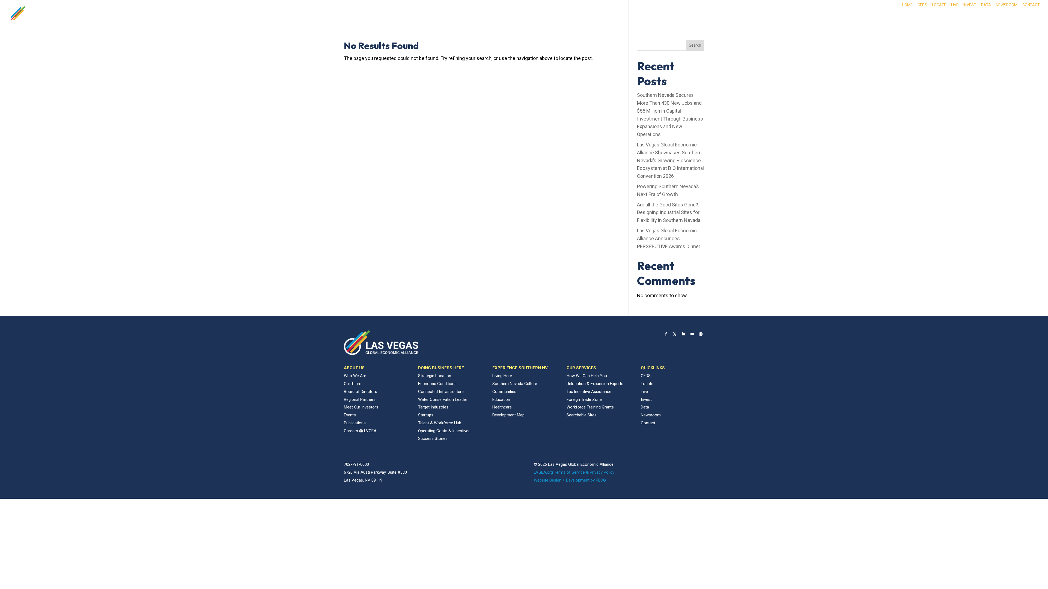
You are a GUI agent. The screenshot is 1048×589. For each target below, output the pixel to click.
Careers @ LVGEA (360, 430)
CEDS (922, 5)
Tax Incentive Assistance (589, 391)
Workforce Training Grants (590, 407)
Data (986, 5)
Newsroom (1006, 5)
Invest (969, 5)
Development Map (508, 415)
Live (954, 5)
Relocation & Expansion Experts (595, 383)
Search (695, 45)
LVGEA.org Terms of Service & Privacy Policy (574, 472)
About (836, 17)
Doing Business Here (879, 17)
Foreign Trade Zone (584, 399)
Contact (1031, 5)
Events (350, 415)
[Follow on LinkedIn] (683, 334)
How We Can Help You (587, 375)
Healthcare (502, 407)
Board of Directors (360, 391)
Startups (425, 415)
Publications (355, 422)
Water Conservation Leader (442, 399)
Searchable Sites (582, 415)
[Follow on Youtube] (692, 334)
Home (907, 5)
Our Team (352, 383)
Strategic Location (434, 375)
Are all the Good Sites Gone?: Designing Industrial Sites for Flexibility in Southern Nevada (668, 212)
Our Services (1008, 17)
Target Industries (433, 407)
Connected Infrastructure (441, 391)
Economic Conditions (437, 383)
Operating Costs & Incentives (444, 430)
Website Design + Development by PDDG (570, 480)
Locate (939, 5)
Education (501, 399)
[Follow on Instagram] (701, 334)
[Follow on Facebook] (666, 334)
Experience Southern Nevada (948, 17)
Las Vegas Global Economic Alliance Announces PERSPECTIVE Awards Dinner (668, 238)
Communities (504, 391)
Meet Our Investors (361, 407)
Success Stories (433, 438)
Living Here (502, 375)
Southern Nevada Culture (514, 383)
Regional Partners (360, 399)
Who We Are (355, 375)
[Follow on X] (674, 334)
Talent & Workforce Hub (439, 422)
